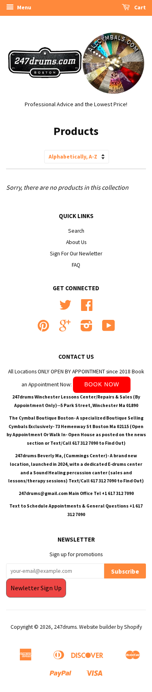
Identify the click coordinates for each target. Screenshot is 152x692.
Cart (139, 7)
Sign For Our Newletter (76, 253)
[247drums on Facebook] (87, 307)
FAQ (76, 264)
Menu (23, 7)
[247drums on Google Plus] (65, 328)
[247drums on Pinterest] (43, 328)
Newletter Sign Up (36, 588)
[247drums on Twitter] (65, 307)
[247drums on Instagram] (86, 328)
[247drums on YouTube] (108, 328)
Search (76, 230)
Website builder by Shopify (110, 626)
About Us (76, 242)
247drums (65, 626)
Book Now (101, 384)
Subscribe (125, 571)
